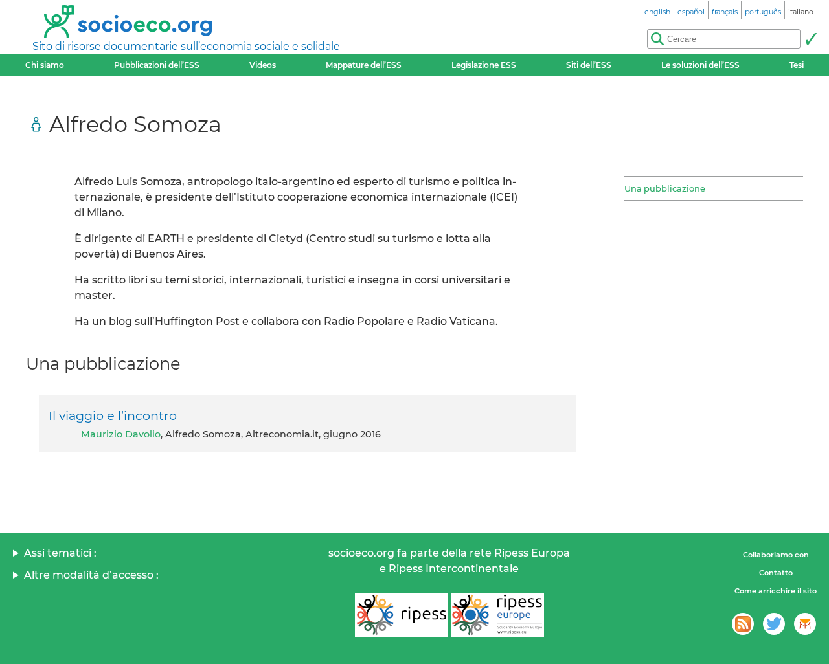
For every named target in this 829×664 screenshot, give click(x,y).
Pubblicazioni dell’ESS (156, 65)
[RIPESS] (401, 615)
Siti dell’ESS (588, 65)
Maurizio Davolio (121, 434)
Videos (262, 65)
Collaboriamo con (776, 554)
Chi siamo (44, 65)
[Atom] (743, 624)
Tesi (796, 65)
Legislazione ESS (483, 65)
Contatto (776, 572)
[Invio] (810, 38)
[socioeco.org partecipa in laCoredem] (805, 624)
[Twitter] (774, 624)
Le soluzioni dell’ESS (700, 65)
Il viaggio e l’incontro (113, 415)
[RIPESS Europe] (497, 615)
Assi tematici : (60, 553)
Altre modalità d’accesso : (91, 575)
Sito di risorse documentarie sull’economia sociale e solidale (186, 46)
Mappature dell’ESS (364, 65)
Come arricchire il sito (775, 590)
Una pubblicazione (664, 188)
